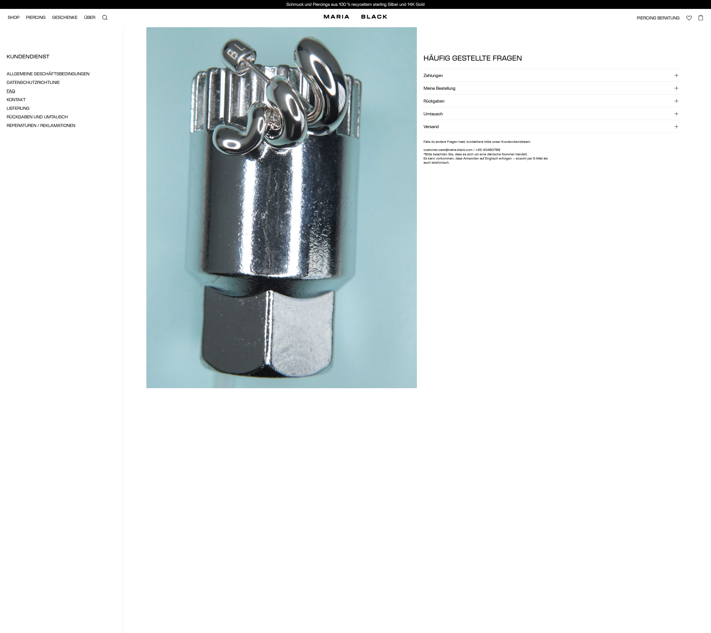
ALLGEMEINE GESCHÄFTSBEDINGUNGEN (48, 74)
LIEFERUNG (18, 108)
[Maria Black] (355, 17)
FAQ (11, 91)
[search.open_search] (104, 17)
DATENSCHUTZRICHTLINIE (33, 82)
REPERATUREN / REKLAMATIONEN (41, 125)
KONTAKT (16, 100)
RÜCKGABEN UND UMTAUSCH (37, 117)
